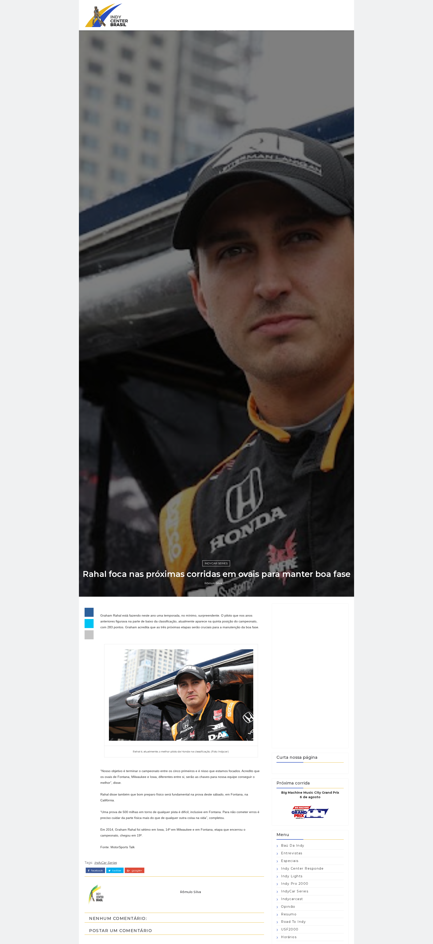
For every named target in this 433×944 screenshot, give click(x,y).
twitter (116, 870)
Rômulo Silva (213, 583)
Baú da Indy (292, 845)
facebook (96, 870)
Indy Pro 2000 (295, 884)
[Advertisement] (310, 675)
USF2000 (290, 929)
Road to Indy (293, 922)
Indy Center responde (302, 868)
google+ (136, 870)
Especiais (290, 861)
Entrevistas (291, 853)
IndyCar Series (216, 563)
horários (289, 937)
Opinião (288, 907)
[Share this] (89, 612)
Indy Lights (292, 876)
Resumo (289, 914)
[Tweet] (89, 623)
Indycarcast (292, 899)
